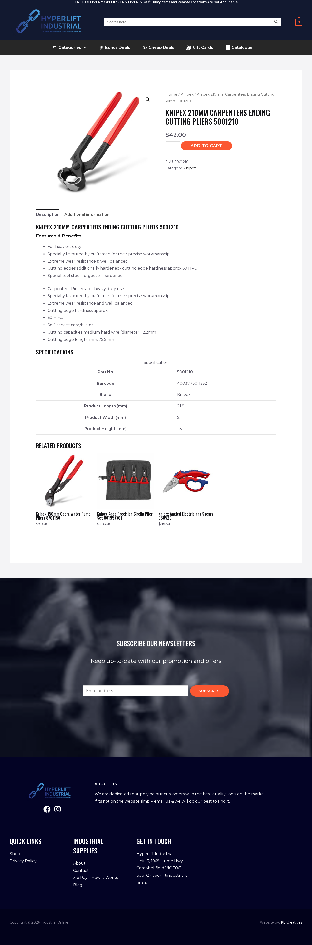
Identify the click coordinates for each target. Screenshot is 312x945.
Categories (69, 47)
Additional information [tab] (86, 214)
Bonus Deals (117, 47)
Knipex (187, 94)
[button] (147, 99)
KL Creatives (291, 922)
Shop (15, 853)
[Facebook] (47, 809)
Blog (77, 885)
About (79, 863)
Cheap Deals (161, 47)
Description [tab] (47, 214)
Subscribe (210, 691)
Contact (81, 870)
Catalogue (242, 47)
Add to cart (206, 145)
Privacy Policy (23, 861)
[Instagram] (57, 809)
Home (171, 94)
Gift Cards (203, 47)
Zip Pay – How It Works (95, 877)
